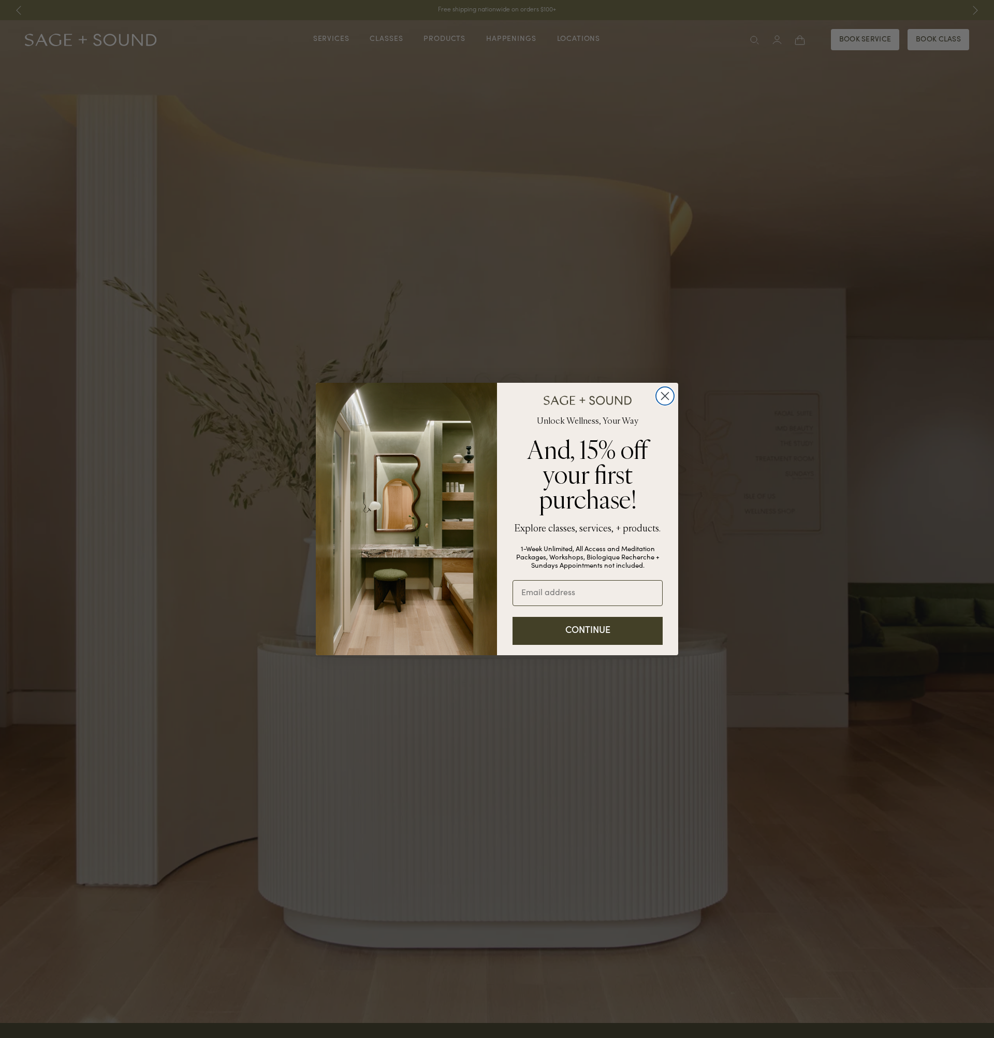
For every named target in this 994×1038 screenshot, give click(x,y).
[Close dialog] (665, 396)
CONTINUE (587, 631)
